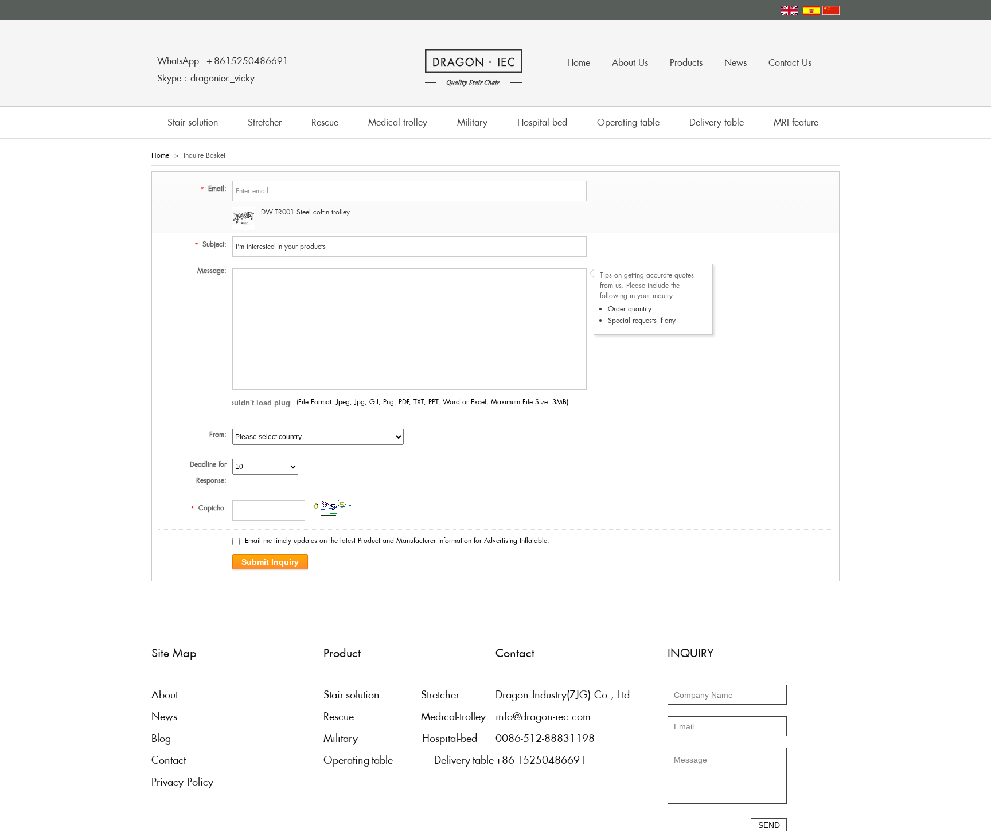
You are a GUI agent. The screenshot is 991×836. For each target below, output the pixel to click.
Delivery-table (464, 760)
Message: (212, 270)
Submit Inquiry (270, 562)
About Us (630, 63)
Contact (168, 760)
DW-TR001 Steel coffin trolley (305, 212)
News (735, 63)
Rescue (324, 122)
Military (472, 122)
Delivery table (716, 122)
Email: (213, 188)
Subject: (210, 244)
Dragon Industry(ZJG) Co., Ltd (563, 694)
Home (578, 63)
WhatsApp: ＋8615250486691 (222, 61)
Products (686, 63)
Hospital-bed (449, 738)
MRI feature (796, 122)
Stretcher (265, 122)
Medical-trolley (453, 716)
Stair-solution (351, 694)
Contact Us (789, 63)
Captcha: (208, 508)
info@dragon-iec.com (543, 716)
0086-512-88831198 (545, 738)
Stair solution (192, 122)
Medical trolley (397, 122)
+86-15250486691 (541, 760)
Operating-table (358, 760)
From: (218, 434)
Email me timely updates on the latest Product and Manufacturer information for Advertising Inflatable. (397, 540)
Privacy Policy (182, 781)
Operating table (628, 122)
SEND (769, 825)
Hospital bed (542, 122)
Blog (161, 738)
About (164, 694)
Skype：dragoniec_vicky (206, 78)
